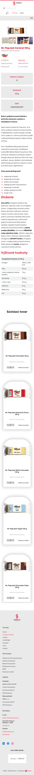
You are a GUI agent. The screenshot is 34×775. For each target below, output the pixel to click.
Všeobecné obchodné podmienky (12, 658)
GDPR (4, 669)
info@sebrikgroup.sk (8, 731)
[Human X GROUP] (17, 758)
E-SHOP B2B (6, 640)
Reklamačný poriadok (8, 663)
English (22, 13)
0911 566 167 (5, 725)
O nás (4, 645)
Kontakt (5, 648)
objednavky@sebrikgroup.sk (10, 718)
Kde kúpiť (5, 643)
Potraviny (21, 60)
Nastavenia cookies (8, 672)
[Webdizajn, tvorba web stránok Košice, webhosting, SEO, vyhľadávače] (28, 770)
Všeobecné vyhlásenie (8, 661)
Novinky (5, 637)
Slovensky (15, 13)
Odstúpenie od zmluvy (8, 666)
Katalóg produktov (8, 634)
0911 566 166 (5, 734)
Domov (5, 632)
